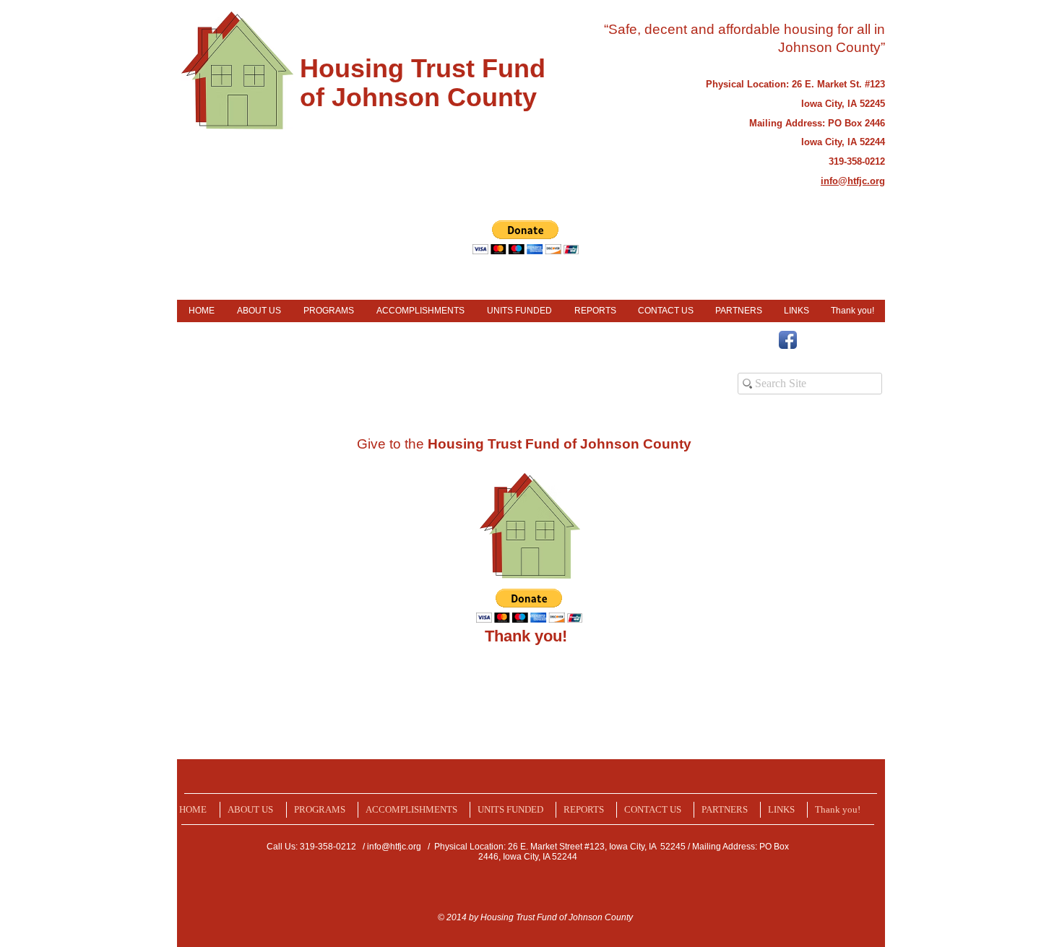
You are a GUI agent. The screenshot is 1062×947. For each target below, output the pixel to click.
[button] (525, 237)
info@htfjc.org (394, 847)
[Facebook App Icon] (788, 340)
